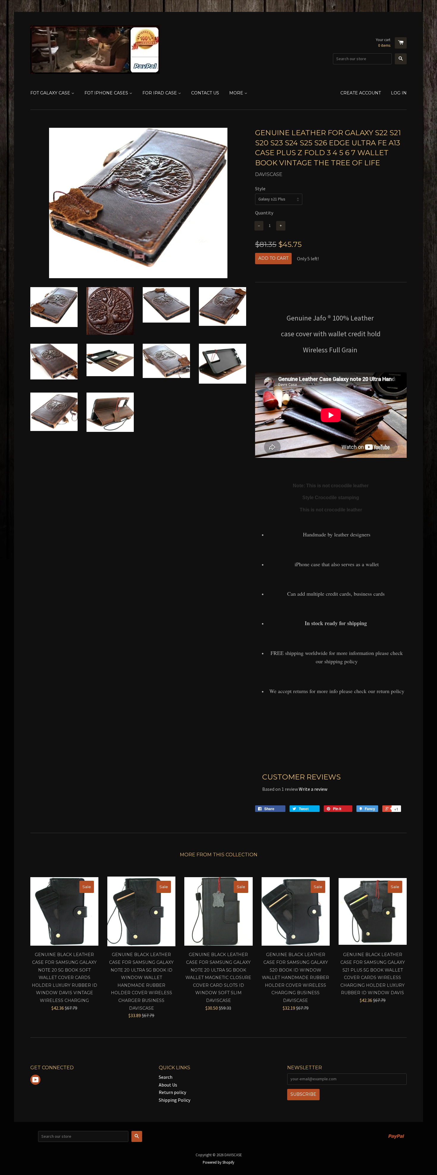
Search (165, 1077)
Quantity (264, 213)
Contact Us (205, 93)
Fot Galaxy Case (50, 93)
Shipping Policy (174, 1100)
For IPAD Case (160, 93)
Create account (360, 93)
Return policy (172, 1092)
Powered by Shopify (218, 1162)
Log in (399, 93)
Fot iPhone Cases (106, 93)
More (236, 93)
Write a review (313, 789)
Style (260, 189)
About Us (168, 1085)
